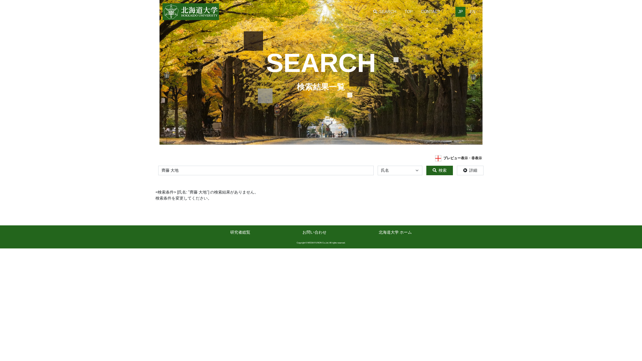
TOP (409, 12)
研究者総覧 (240, 232)
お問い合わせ (314, 232)
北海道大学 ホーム (395, 232)
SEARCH (387, 12)
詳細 (473, 170)
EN (472, 12)
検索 (443, 170)
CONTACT (430, 12)
